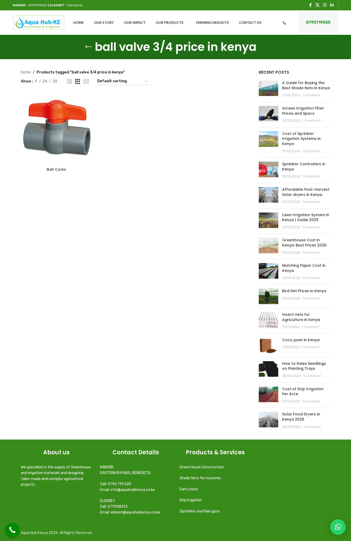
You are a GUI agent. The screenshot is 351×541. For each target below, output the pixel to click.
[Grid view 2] (69, 81)
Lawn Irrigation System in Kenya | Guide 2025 (305, 217)
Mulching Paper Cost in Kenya (304, 268)
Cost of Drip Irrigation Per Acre (302, 391)
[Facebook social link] (310, 5)
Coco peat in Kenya (301, 340)
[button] (338, 527)
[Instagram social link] (324, 5)
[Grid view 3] (77, 81)
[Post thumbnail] (268, 89)
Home (26, 72)
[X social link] (317, 5)
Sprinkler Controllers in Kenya (303, 166)
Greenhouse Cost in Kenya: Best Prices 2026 (304, 242)
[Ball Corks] (56, 129)
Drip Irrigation (191, 500)
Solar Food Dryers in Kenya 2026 (301, 417)
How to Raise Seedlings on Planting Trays (304, 366)
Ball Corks (56, 169)
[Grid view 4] (86, 81)
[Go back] (88, 47)
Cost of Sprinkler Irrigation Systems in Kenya (301, 138)
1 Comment (311, 95)
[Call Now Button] (12, 530)
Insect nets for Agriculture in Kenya (301, 317)
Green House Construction (202, 467)
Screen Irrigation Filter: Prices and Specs (303, 111)
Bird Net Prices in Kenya (304, 290)
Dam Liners (189, 489)
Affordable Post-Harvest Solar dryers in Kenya (305, 192)
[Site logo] (39, 22)
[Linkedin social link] (331, 5)
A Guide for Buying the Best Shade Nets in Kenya (306, 85)
